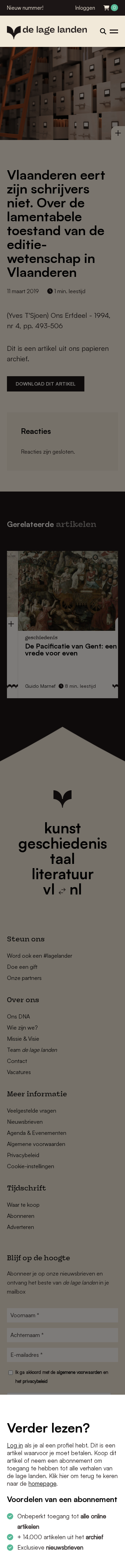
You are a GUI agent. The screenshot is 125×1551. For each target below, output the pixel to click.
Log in (15, 1445)
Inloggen (85, 8)
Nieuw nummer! (25, 8)
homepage (42, 1483)
